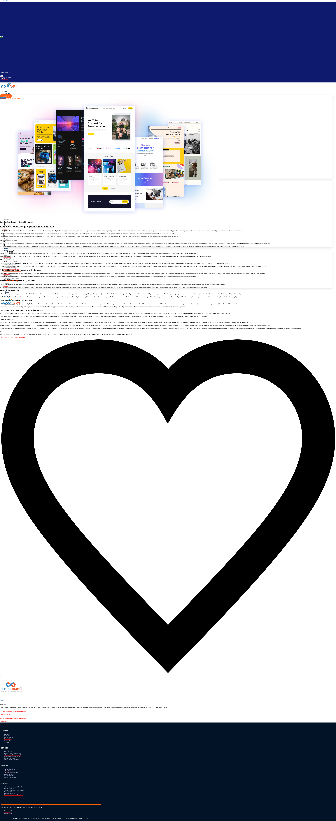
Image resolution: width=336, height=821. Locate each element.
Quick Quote (5, 96)
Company (6, 289)
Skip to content (4, 0)
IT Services (7, 94)
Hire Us (6, 248)
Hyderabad (3, 98)
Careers (7, 292)
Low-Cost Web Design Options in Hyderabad (12, 337)
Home (5, 92)
